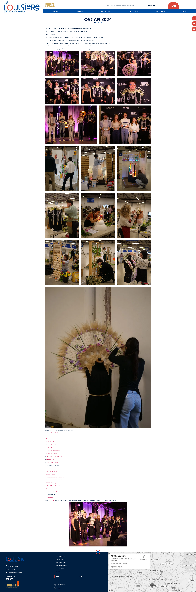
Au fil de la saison (51, 488)
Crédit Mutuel (50, 441)
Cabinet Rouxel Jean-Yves (53, 439)
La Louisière (55, 11)
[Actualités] (194, 18)
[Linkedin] (151, 5)
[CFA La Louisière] (22, 6)
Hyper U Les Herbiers (52, 462)
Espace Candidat (106, 11)
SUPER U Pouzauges (51, 483)
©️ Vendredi (58, 589)
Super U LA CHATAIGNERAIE (54, 480)
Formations (80, 11)
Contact (184, 11)
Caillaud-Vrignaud (51, 444)
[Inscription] (194, 24)
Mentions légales (59, 584)
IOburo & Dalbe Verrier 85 (53, 485)
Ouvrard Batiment (51, 474)
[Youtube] (154, 5)
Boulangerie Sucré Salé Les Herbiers (56, 491)
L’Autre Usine (49, 497)
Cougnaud (49, 447)
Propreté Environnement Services (55, 477)
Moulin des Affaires (51, 471)
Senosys (51, 500)
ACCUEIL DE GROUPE (160, 11)
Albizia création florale (52, 433)
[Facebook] (149, 5)
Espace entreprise (134, 11)
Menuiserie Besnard (51, 436)
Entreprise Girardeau (51, 453)
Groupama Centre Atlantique (54, 456)
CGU (55, 587)
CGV (55, 585)
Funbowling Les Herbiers (53, 450)
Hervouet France (50, 459)
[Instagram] (152, 5)
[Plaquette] (194, 29)
